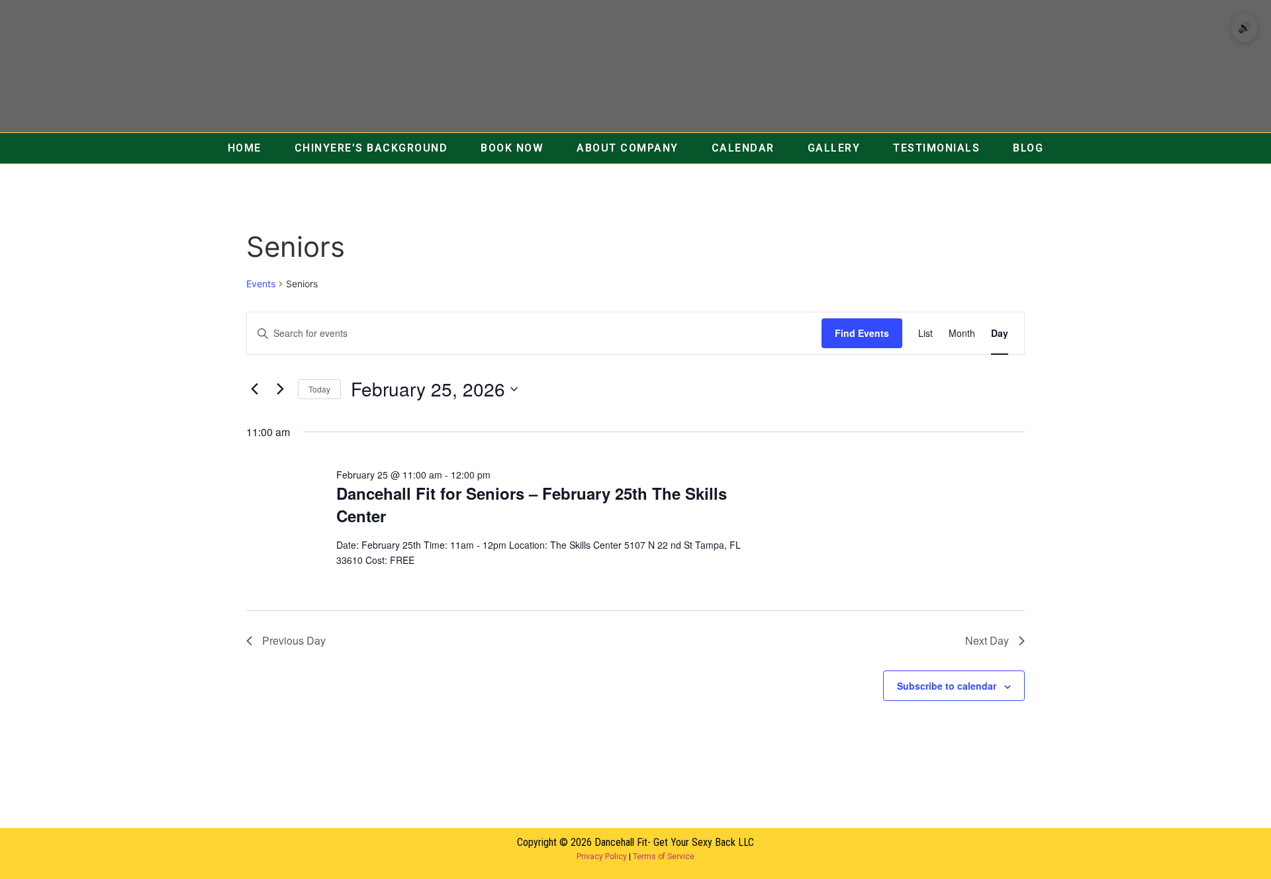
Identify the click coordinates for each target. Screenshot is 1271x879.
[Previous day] (254, 389)
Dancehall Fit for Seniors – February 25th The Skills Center (531, 504)
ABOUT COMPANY (628, 148)
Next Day (987, 640)
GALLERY (834, 148)
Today (319, 388)
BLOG (1028, 148)
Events (260, 283)
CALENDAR (743, 148)
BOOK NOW (512, 148)
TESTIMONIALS (936, 148)
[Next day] (280, 389)
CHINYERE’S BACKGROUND (371, 148)
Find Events (862, 333)
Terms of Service (663, 856)
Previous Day (294, 640)
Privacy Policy (602, 856)
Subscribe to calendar (946, 685)
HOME (244, 148)
